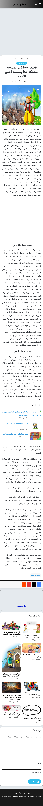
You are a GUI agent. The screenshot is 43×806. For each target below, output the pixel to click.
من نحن (26, 796)
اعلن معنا (32, 796)
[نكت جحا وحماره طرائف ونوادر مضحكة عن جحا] (35, 425)
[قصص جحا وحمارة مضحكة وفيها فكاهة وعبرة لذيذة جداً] (11, 708)
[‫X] (34, 584)
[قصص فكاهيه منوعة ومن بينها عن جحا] (31, 710)
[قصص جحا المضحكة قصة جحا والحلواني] (31, 647)
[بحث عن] (33, 5)
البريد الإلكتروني (36, 772)
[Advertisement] (21, 31)
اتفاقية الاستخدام (7, 796)
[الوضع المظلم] (29, 5)
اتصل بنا (38, 796)
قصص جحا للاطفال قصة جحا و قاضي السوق (15, 434)
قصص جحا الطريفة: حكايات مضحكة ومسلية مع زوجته (33, 636)
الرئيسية (25, 58)
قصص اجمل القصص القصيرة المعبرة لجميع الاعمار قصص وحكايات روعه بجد (12, 697)
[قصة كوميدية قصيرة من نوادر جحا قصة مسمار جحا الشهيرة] (11, 657)
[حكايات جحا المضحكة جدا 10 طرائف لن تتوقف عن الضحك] (11, 625)
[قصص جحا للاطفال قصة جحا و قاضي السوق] (35, 436)
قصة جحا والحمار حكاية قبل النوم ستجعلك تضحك (33, 693)
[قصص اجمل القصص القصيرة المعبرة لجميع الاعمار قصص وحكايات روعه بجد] (11, 687)
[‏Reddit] (24, 584)
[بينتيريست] (29, 584)
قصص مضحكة (18, 58)
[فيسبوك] (39, 584)
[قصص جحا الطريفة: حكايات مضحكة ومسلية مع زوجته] (31, 627)
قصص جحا (35, 575)
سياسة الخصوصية (18, 796)
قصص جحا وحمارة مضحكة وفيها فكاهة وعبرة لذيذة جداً (12, 713)
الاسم (39, 763)
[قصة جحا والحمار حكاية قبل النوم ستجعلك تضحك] (31, 686)
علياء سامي (27, 81)
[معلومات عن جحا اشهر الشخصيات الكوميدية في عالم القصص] (35, 415)
